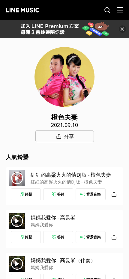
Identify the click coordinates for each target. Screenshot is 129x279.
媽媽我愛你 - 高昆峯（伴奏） (63, 260)
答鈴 (60, 194)
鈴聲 (28, 194)
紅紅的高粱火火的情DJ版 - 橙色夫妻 (71, 174)
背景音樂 (93, 194)
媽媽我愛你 (42, 225)
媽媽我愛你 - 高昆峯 (53, 217)
